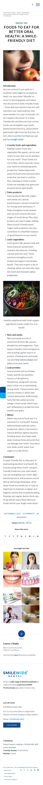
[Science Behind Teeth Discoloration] (12, 578)
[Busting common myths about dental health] (12, 596)
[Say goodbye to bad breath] (30, 561)
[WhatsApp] (3, 390)
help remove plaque (24, 359)
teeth (28, 523)
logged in (16, 655)
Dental (21, 523)
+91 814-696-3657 (16, 719)
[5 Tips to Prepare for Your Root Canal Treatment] (12, 614)
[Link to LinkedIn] (31, 770)
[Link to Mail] (34, 770)
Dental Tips (21, 23)
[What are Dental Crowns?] (30, 578)
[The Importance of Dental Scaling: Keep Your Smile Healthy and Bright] (30, 596)
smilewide (21, 517)
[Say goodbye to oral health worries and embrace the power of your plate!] (21, 65)
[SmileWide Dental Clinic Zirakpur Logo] (17, 4)
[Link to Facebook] (27, 770)
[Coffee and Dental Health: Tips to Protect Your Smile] (12, 561)
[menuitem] (31, 4)
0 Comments (28, 514)
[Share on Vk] (30, 536)
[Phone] (3, 395)
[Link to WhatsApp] (24, 770)
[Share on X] (9, 536)
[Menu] (36, 4)
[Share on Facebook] (5, 536)
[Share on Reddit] (34, 536)
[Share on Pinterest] (17, 536)
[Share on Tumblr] (26, 536)
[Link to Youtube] (38, 770)
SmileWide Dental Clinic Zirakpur (28, 767)
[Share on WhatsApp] (13, 536)
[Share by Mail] (38, 536)
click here (12, 747)
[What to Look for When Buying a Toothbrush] (30, 614)
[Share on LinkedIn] (22, 536)
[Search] (31, 4)
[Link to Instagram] (21, 770)
